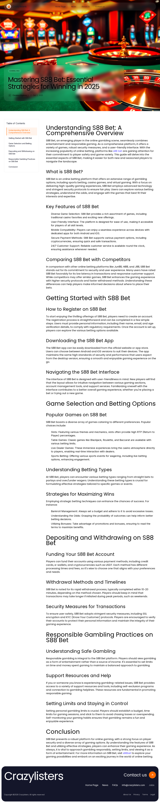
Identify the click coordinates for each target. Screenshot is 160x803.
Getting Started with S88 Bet (20, 138)
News (105, 785)
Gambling (15, 71)
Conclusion (13, 167)
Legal (152, 794)
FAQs (115, 785)
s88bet (127, 753)
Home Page (91, 785)
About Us (127, 794)
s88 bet (117, 150)
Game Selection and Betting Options (20, 144)
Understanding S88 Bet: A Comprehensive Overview (19, 131)
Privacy (137, 794)
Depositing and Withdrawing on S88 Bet (21, 152)
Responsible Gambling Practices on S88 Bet (22, 160)
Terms (145, 794)
